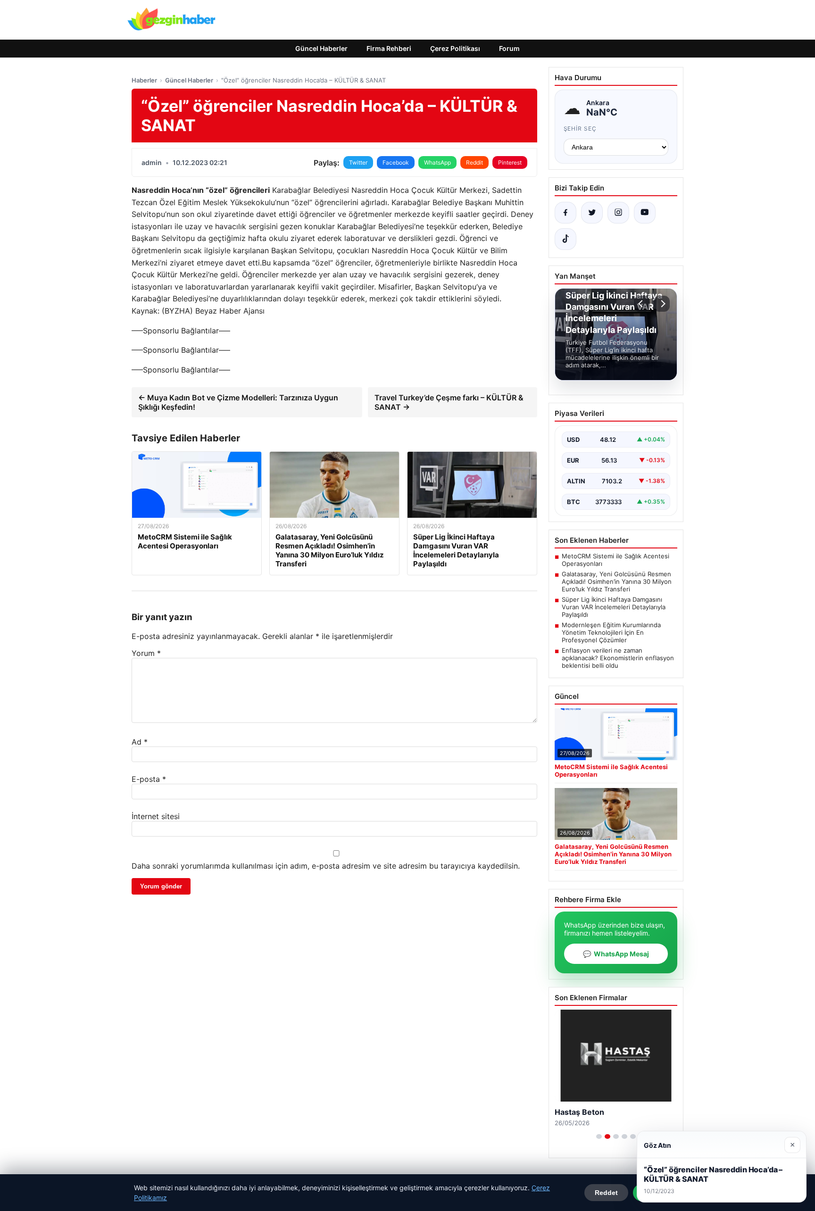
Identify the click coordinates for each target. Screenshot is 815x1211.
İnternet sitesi (156, 816)
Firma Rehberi (388, 48)
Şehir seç (580, 128)
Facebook (396, 162)
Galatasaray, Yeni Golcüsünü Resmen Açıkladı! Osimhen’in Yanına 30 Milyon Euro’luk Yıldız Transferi (617, 581)
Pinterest (510, 162)
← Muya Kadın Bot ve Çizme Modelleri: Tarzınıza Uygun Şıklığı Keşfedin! (238, 402)
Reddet (606, 1192)
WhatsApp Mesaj (616, 954)
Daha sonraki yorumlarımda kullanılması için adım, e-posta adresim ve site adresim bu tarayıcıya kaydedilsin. (326, 866)
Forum (509, 48)
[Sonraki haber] (662, 304)
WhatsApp (437, 162)
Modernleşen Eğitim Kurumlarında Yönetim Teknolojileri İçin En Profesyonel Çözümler (611, 632)
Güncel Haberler (321, 48)
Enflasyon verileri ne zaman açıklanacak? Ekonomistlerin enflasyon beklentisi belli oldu (618, 658)
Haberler (144, 80)
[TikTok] (565, 239)
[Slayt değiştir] (599, 1136)
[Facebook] (565, 213)
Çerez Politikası (455, 48)
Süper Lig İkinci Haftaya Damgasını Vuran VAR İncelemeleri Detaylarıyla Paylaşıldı (613, 607)
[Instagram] (618, 213)
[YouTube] (645, 213)
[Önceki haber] (642, 304)
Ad (140, 742)
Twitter (358, 162)
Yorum (146, 653)
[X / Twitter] (592, 213)
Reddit (474, 162)
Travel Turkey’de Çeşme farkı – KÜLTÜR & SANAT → (449, 402)
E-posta (149, 779)
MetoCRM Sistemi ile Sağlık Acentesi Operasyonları (615, 559)
